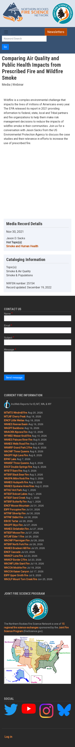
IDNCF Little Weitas (14, 420)
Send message (14, 377)
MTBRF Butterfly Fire (15, 501)
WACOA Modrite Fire (15, 567)
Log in (8, 736)
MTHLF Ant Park (13, 490)
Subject (8, 337)
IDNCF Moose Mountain (16, 505)
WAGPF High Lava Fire (16, 455)
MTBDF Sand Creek (14, 497)
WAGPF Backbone (14, 428)
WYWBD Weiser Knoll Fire (17, 435)
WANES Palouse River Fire (18, 439)
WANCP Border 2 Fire (15, 559)
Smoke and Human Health (22, 246)
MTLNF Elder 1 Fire (14, 536)
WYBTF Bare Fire (13, 470)
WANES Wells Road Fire (16, 443)
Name (7, 313)
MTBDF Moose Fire (14, 532)
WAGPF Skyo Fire (13, 525)
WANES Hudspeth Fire (16, 482)
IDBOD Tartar (11, 521)
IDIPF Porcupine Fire (15, 509)
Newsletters (55, 32)
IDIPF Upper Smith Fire (16, 575)
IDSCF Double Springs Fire (18, 466)
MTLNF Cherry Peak (15, 416)
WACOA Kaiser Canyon (16, 571)
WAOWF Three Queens (16, 451)
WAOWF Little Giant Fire (17, 563)
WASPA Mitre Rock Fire (16, 478)
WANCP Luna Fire (13, 555)
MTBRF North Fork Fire (16, 544)
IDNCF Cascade (12, 552)
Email (7, 325)
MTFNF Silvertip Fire (15, 513)
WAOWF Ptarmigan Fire (17, 540)
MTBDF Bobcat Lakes (15, 494)
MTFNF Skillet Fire (13, 517)
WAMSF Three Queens (16, 463)
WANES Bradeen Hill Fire (17, 548)
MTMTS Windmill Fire (15, 412)
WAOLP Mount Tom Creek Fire (20, 579)
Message (9, 349)
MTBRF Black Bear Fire (16, 474)
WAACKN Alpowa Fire (16, 432)
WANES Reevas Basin (16, 424)
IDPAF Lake (10, 459)
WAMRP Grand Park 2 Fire (18, 447)
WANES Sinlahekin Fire (16, 528)
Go (5, 46)
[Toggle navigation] (6, 32)
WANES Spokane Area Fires (19, 486)
